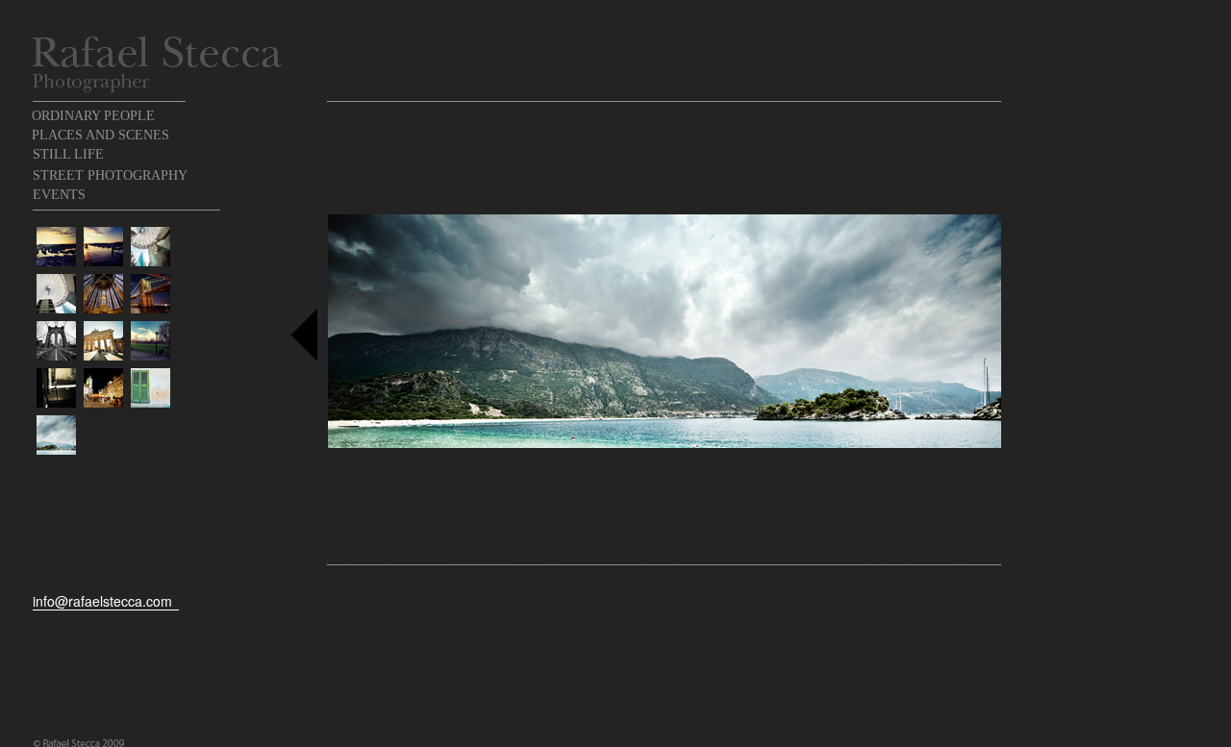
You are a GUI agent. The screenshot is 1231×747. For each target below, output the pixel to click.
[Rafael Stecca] (157, 52)
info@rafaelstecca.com (102, 600)
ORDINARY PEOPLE (93, 116)
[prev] (303, 333)
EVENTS (59, 194)
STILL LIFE (68, 154)
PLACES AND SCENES (100, 135)
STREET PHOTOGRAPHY (110, 175)
